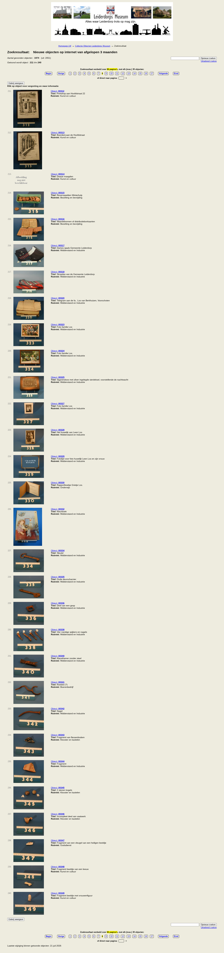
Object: (57, 91)
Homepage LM (64, 46)
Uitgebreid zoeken (209, 61)
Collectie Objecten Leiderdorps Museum (92, 46)
